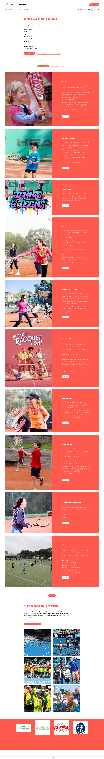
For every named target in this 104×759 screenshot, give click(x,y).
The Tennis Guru (20, 5)
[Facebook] (98, 9)
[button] (52, 595)
